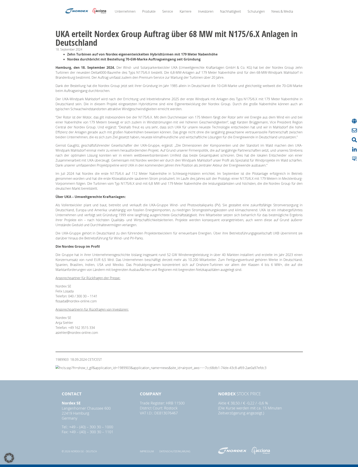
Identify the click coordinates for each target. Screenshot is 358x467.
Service (167, 11)
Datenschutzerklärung (174, 451)
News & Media (282, 11)
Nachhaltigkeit (230, 11)
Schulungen (256, 11)
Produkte (149, 11)
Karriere (185, 11)
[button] (9, 458)
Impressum (147, 451)
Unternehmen (125, 11)
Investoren (205, 11)
